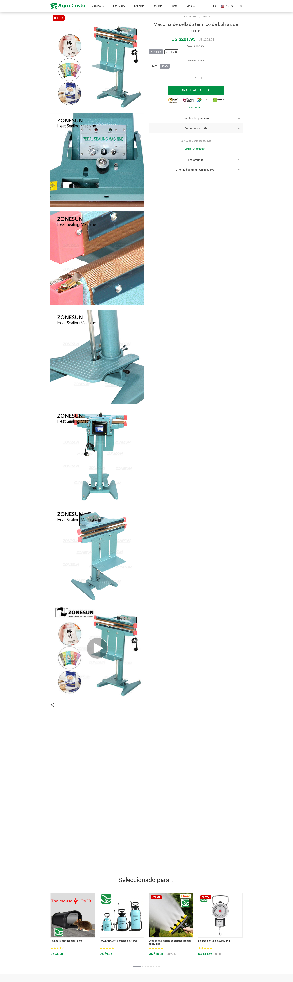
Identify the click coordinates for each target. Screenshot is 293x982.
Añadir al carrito (195, 90)
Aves (174, 6)
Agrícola (98, 6)
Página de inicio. (190, 16)
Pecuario (119, 6)
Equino (158, 6)
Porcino (139, 6)
